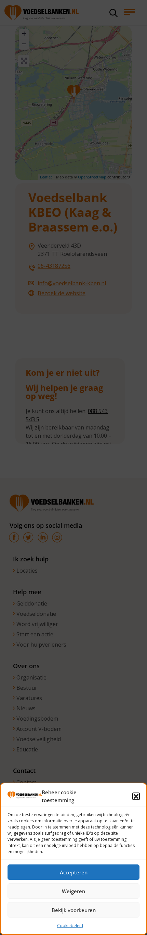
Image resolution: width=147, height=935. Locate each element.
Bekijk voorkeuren (74, 910)
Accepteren (74, 872)
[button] (136, 796)
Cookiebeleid (70, 925)
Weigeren (73, 891)
